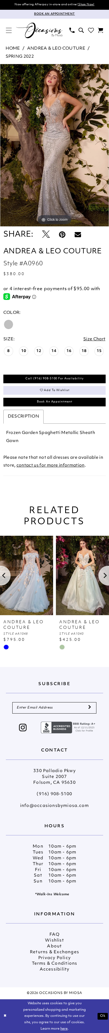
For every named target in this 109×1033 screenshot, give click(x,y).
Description (23, 416)
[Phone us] (72, 30)
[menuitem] (9, 30)
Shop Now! (86, 4)
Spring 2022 (20, 57)
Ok (103, 1016)
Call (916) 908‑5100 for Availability (54, 378)
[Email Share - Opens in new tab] (77, 235)
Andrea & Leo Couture (56, 49)
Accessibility (55, 969)
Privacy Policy (54, 958)
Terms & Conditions (54, 964)
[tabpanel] (54, 145)
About (54, 946)
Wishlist (54, 941)
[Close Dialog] (5, 1016)
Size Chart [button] (94, 339)
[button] (9, 30)
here (64, 1028)
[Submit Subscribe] (89, 708)
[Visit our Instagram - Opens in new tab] (23, 728)
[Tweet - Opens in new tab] (46, 235)
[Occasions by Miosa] (39, 30)
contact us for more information (50, 466)
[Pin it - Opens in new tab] (62, 235)
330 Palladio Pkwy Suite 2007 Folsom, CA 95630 (54, 777)
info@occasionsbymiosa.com (54, 806)
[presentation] (57, 575)
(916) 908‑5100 (54, 794)
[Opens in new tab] (69, 728)
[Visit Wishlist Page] (91, 30)
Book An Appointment (54, 401)
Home (13, 49)
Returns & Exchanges (54, 952)
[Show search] (81, 30)
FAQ (54, 935)
